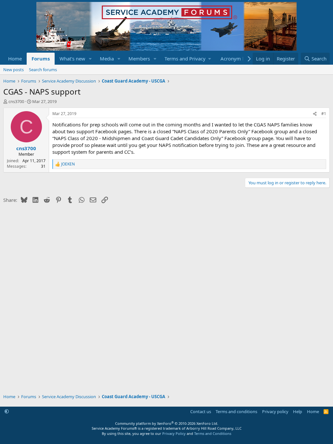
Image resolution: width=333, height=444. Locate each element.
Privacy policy (275, 411)
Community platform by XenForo (166, 423)
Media (107, 58)
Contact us (200, 411)
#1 (323, 113)
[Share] (315, 114)
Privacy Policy (174, 433)
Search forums (43, 69)
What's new (72, 58)
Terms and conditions (236, 411)
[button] (90, 59)
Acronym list (234, 58)
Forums (41, 58)
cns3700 (16, 101)
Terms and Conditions (212, 433)
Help (297, 411)
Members (139, 58)
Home (15, 58)
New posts (13, 69)
